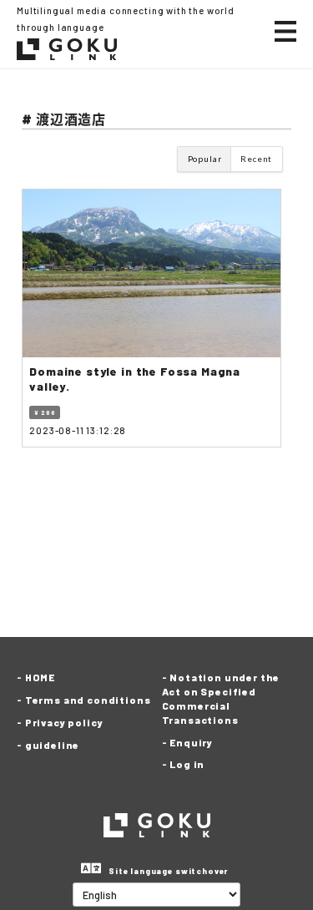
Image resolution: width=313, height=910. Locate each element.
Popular (205, 159)
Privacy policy (64, 722)
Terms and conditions (88, 699)
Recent (256, 159)
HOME (40, 677)
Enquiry (191, 742)
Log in (186, 764)
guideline (52, 745)
